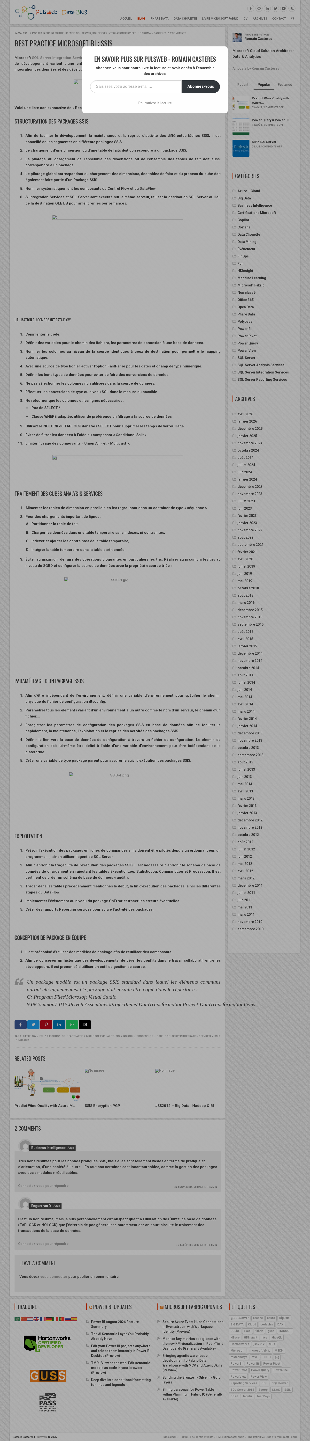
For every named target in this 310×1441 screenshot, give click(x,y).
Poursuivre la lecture (155, 103)
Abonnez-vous (200, 86)
